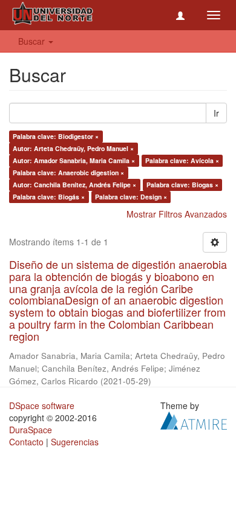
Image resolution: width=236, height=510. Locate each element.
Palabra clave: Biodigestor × (56, 136)
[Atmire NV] (193, 419)
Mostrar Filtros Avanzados (176, 214)
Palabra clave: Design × (131, 196)
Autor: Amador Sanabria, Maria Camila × (74, 160)
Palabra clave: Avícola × (182, 160)
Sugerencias (75, 442)
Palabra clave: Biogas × (182, 184)
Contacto (26, 442)
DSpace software (41, 405)
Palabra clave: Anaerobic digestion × (68, 172)
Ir (216, 113)
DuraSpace (30, 430)
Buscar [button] (32, 41)
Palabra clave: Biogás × (49, 196)
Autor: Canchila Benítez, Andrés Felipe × (74, 184)
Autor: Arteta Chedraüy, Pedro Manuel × (73, 148)
